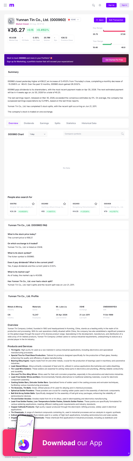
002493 (76, 204)
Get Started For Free (114, 60)
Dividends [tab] (29, 123)
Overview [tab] (13, 123)
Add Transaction (116, 20)
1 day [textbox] (32, 134)
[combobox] (38, 134)
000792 (13, 204)
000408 (107, 204)
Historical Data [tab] (89, 123)
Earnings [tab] (44, 123)
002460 (44, 204)
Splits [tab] (57, 123)
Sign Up (111, 5)
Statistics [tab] (71, 123)
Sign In (124, 5)
